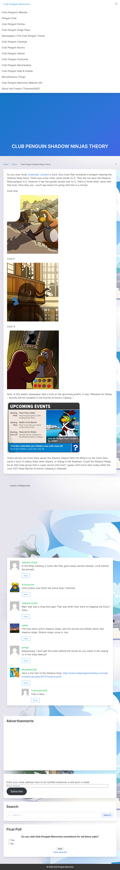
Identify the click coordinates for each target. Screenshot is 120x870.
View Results (60, 852)
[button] (116, 4)
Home (6, 164)
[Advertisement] (60, 121)
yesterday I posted (38, 174)
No (12, 843)
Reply (26, 576)
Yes (12, 840)
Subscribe (17, 791)
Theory (14, 164)
